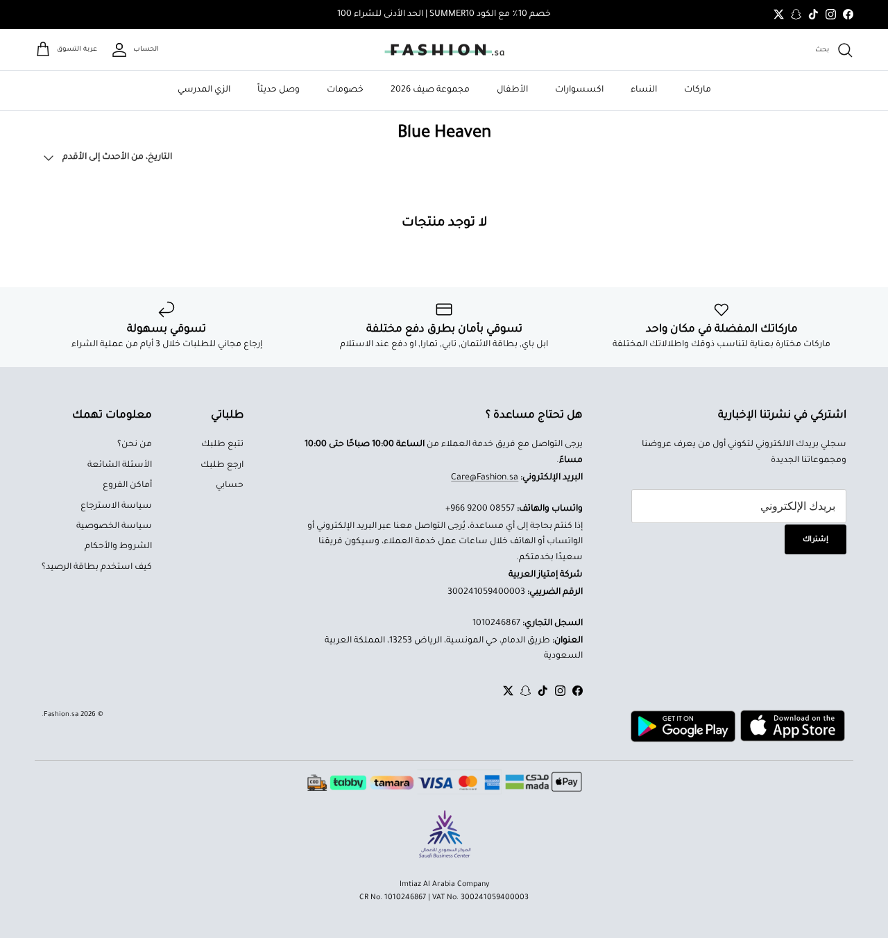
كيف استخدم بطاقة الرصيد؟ (97, 567)
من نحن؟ (134, 445)
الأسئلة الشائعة (119, 465)
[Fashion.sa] (444, 50)
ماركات (697, 90)
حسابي (230, 486)
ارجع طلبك (222, 465)
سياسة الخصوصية (114, 526)
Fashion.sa (61, 715)
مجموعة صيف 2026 (430, 90)
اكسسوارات (579, 90)
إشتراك (815, 540)
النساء (644, 90)
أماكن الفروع (127, 486)
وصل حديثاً (278, 90)
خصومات (345, 90)
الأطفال (512, 90)
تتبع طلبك (222, 445)
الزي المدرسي (204, 90)
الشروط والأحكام (118, 547)
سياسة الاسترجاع (116, 506)
